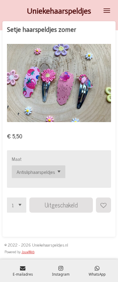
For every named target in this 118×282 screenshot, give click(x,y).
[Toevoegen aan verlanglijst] (103, 205)
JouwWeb (27, 252)
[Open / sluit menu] (106, 11)
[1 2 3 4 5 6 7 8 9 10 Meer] (16, 205)
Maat (16, 159)
